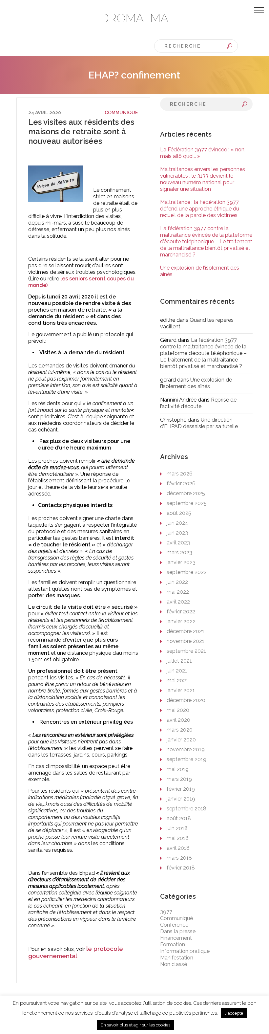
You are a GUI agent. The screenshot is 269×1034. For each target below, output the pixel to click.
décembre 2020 (186, 700)
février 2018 (181, 868)
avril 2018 (178, 848)
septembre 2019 (186, 759)
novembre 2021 (185, 641)
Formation (172, 944)
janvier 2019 (181, 799)
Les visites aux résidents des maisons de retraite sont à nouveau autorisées (81, 131)
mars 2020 (180, 730)
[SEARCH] (229, 46)
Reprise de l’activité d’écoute (198, 403)
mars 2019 (179, 779)
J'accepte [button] (234, 1013)
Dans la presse (178, 931)
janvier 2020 (181, 740)
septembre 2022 (187, 572)
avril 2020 (178, 720)
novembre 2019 (186, 749)
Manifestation (176, 958)
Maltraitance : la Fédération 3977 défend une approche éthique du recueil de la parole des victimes (199, 208)
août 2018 (179, 818)
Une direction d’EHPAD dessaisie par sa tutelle (199, 423)
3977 (166, 912)
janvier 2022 (181, 621)
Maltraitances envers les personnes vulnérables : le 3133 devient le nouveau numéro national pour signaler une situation (202, 179)
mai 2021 (177, 680)
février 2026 (181, 483)
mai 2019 (178, 769)
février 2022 (181, 611)
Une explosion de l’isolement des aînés (196, 383)
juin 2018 (177, 828)
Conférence (174, 925)
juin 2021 (177, 671)
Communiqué (121, 112)
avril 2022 (178, 602)
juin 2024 (177, 523)
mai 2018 (178, 838)
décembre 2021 (185, 631)
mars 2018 (179, 858)
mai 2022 (178, 592)
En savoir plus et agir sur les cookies (135, 1025)
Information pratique (185, 951)
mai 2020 (178, 710)
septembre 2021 (186, 651)
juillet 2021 (179, 661)
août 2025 (179, 513)
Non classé (173, 964)
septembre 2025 (187, 503)
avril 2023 (178, 542)
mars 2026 (180, 474)
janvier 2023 (181, 562)
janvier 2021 (181, 690)
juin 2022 (177, 582)
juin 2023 (177, 533)
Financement (176, 938)
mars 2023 (179, 552)
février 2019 (181, 789)
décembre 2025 (186, 493)
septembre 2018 (186, 808)
